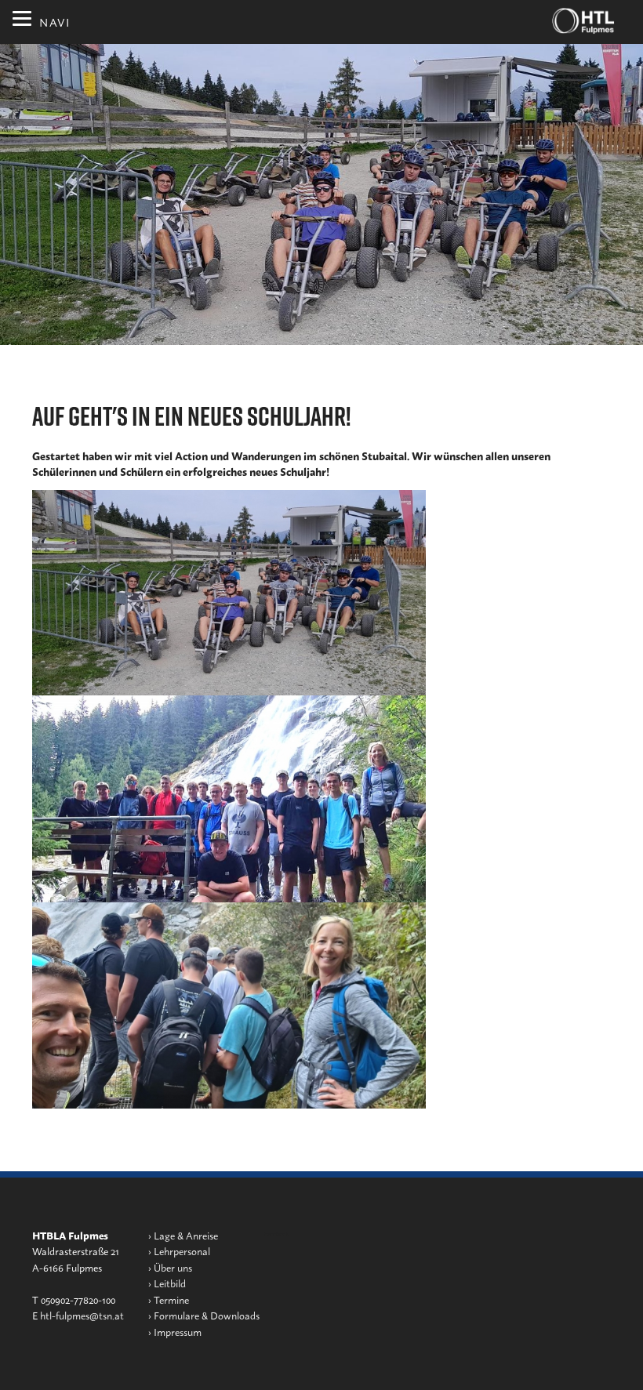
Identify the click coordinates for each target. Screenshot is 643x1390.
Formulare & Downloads (207, 1315)
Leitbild (170, 1283)
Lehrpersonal (182, 1251)
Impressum (178, 1331)
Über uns (173, 1267)
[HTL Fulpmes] (583, 20)
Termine (171, 1299)
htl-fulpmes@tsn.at (82, 1315)
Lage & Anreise (186, 1235)
